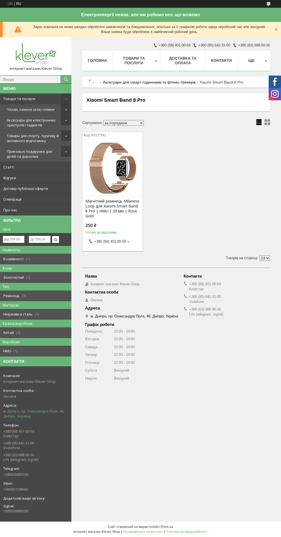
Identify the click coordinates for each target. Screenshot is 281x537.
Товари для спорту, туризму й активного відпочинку (33, 138)
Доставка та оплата (182, 60)
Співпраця (12, 199)
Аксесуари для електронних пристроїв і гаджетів (31, 123)
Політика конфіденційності (186, 532)
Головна (97, 60)
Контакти (221, 60)
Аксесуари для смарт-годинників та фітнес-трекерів (149, 82)
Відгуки (9, 177)
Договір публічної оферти (25, 188)
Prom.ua (167, 527)
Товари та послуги (19, 98)
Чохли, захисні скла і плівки (30, 109)
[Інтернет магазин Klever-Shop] (35, 53)
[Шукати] (65, 79)
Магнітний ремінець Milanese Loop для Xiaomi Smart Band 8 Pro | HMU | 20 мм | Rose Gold (112, 208)
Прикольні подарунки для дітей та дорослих (29, 154)
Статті (8, 167)
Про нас (10, 209)
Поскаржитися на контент (143, 532)
